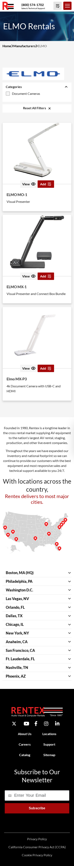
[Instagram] (46, 723)
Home (6, 46)
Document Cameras (26, 93)
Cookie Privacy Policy (37, 855)
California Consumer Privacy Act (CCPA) (37, 847)
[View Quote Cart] (57, 6)
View (26, 184)
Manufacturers (24, 46)
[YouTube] (26, 723)
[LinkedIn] (57, 723)
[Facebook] (35, 723)
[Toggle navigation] (67, 6)
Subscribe (37, 808)
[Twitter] (14, 723)
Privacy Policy (37, 839)
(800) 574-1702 (32, 5)
